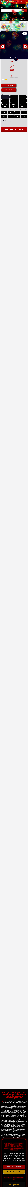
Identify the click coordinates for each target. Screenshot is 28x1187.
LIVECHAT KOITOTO (14, 129)
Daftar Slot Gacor (14, 1171)
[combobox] (12, 10)
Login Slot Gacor (14, 1167)
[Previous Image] (2, 46)
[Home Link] (10, 6)
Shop (2, 7)
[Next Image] (25, 46)
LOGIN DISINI (8, 90)
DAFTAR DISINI (9, 85)
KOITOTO (3, 1101)
